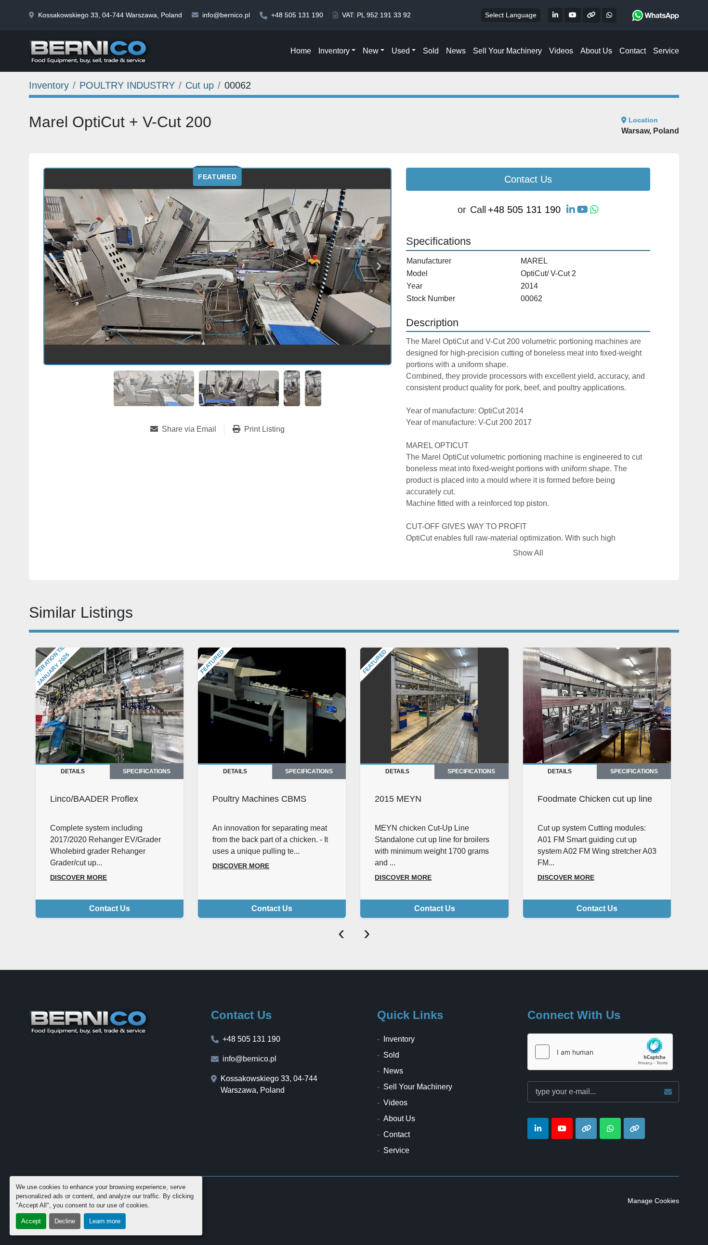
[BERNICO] (90, 1021)
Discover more (78, 877)
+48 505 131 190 (297, 15)
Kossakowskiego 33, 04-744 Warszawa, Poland (110, 15)
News (456, 51)
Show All (528, 553)
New (371, 51)
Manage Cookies (653, 1201)
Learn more (104, 1221)
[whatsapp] (655, 15)
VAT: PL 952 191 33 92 (376, 15)
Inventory (334, 51)
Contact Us (528, 179)
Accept (31, 1221)
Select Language (511, 15)
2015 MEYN (398, 799)
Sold (431, 51)
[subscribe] (668, 1091)
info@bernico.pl (226, 15)
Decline (64, 1221)
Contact (632, 51)
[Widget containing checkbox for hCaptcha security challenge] (600, 1051)
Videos (561, 51)
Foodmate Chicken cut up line (595, 799)
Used (401, 51)
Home (300, 51)
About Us (596, 51)
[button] (336, 51)
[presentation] (341, 932)
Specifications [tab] (146, 771)
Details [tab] (73, 771)
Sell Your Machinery (507, 51)
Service (666, 51)
